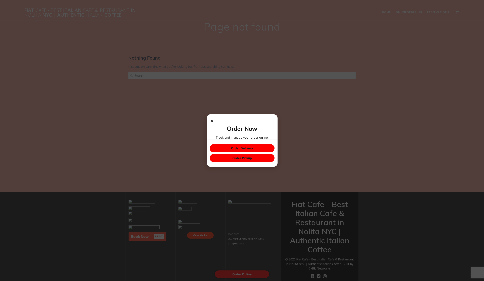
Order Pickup (242, 158)
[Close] (212, 121)
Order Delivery (242, 148)
